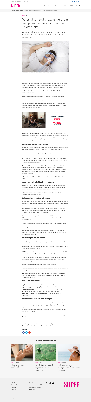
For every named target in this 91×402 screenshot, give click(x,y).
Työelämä (54, 5)
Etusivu (12, 10)
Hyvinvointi (59, 5)
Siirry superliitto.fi (75, 1)
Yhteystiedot (32, 389)
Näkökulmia (66, 5)
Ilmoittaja (31, 382)
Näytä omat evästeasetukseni (35, 392)
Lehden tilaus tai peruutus (35, 387)
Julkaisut (72, 5)
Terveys (21, 10)
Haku (77, 6)
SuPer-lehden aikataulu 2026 (35, 385)
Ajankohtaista (47, 5)
